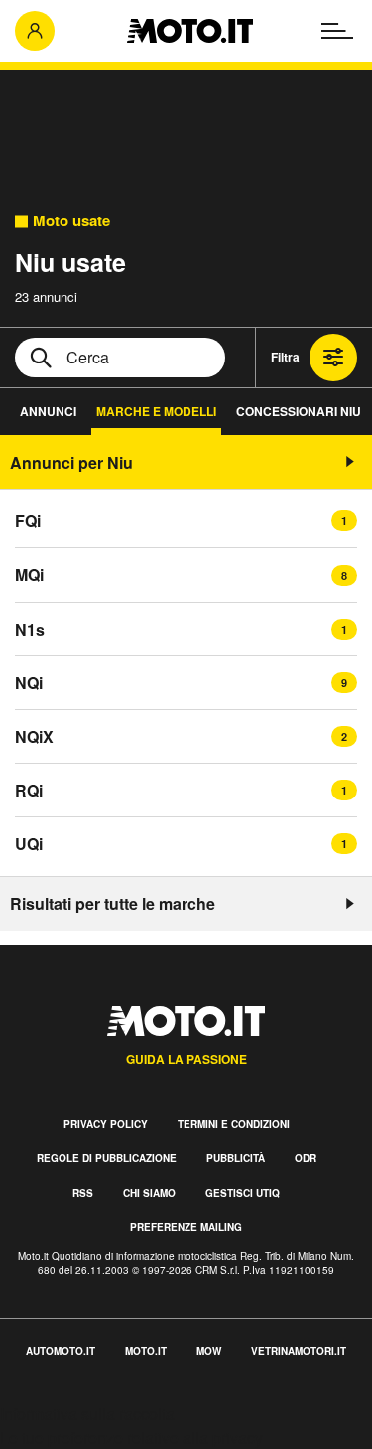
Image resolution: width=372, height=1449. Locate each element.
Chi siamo (149, 1193)
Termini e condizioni (234, 1124)
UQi (29, 843)
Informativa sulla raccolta (87, 1413)
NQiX (34, 736)
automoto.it (60, 1351)
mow (208, 1351)
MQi (29, 574)
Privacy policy (105, 1124)
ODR (305, 1158)
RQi (29, 790)
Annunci (48, 411)
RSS (82, 1193)
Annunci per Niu (71, 462)
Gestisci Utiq (242, 1193)
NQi (29, 682)
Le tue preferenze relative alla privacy (131, 1437)
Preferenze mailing (186, 1226)
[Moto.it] (190, 31)
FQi (28, 520)
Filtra (285, 356)
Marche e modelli (156, 411)
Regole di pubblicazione (107, 1158)
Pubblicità (235, 1158)
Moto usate (71, 221)
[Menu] (337, 31)
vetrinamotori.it (298, 1351)
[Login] (35, 31)
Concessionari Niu (298, 411)
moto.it (146, 1351)
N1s (30, 629)
